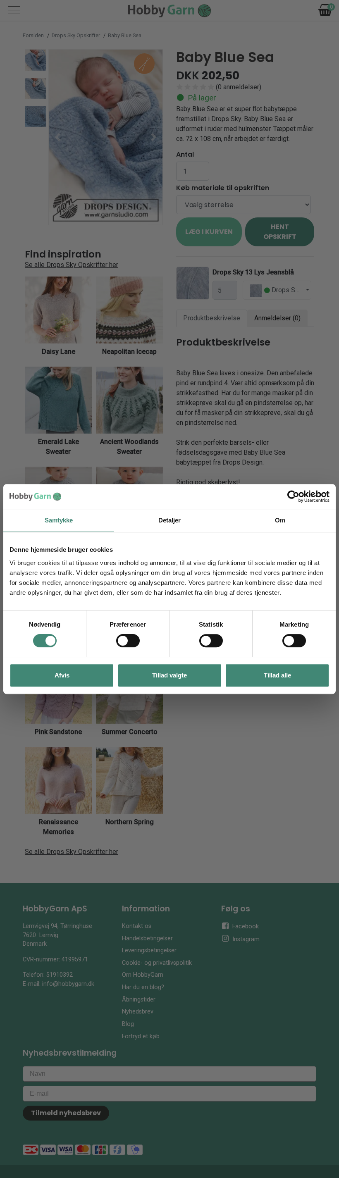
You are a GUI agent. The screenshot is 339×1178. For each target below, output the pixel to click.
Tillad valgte (169, 675)
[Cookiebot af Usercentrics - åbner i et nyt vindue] (293, 496)
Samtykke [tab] (59, 520)
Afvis (62, 675)
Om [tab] (280, 520)
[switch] (128, 640)
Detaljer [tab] (169, 520)
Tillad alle (277, 675)
